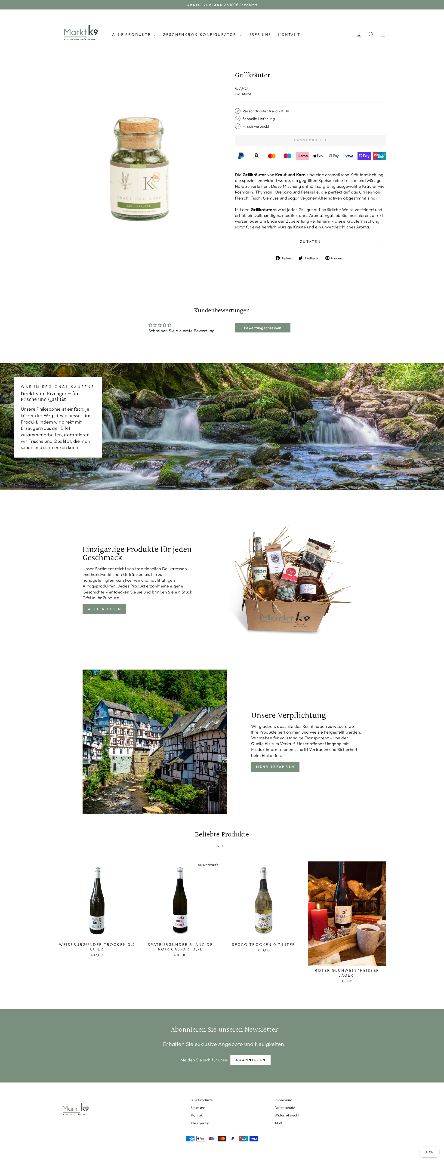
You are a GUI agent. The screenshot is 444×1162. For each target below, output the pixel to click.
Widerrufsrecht (286, 1115)
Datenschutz (284, 1107)
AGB (278, 1123)
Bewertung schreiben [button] (262, 328)
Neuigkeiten (200, 1123)
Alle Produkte (132, 34)
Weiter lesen (104, 609)
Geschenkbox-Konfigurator (200, 34)
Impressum (283, 1100)
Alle (222, 846)
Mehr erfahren (275, 767)
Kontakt (289, 34)
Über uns (259, 34)
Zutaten (310, 242)
